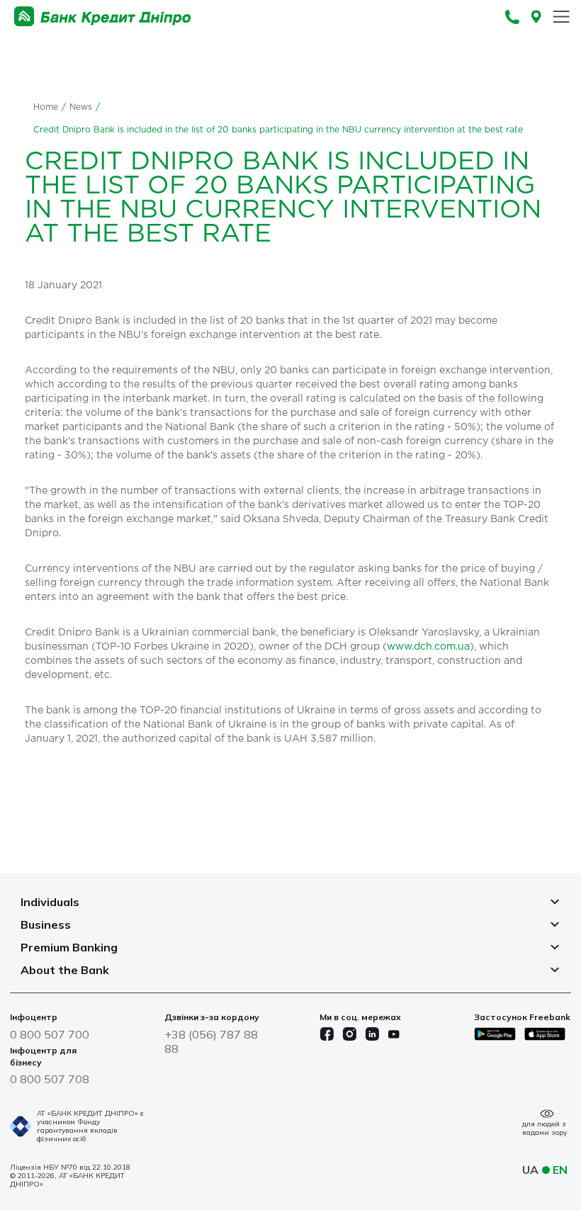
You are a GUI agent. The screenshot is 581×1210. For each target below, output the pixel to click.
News (80, 107)
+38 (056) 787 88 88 (211, 1041)
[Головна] (102, 16)
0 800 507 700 (49, 1034)
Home (45, 107)
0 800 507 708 (49, 1079)
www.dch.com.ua (428, 647)
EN (560, 1170)
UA (530, 1170)
